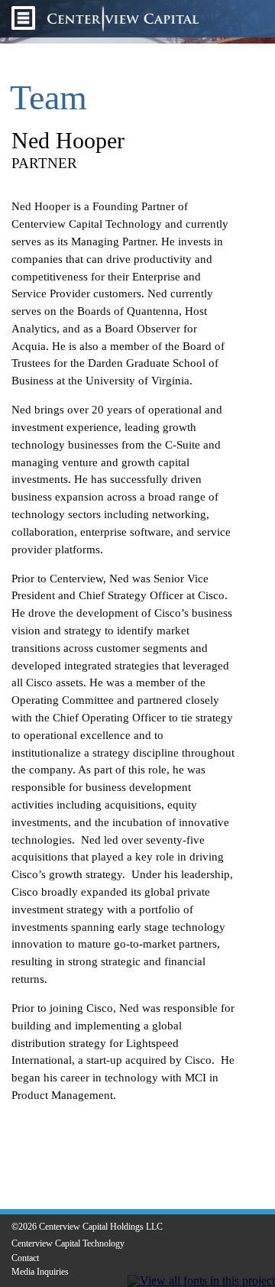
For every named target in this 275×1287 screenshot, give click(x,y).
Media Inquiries (40, 1271)
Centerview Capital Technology (68, 1243)
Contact (25, 1258)
